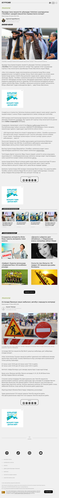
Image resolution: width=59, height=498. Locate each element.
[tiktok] (18, 453)
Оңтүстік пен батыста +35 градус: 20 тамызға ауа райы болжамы (43, 265)
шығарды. (19, 120)
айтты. (34, 158)
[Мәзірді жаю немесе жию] (56, 3)
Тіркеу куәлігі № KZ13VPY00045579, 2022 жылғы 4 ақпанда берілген (15, 486)
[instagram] (7, 453)
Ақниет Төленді (10, 307)
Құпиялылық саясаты (9, 462)
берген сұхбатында (33, 125)
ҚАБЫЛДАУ (48, 491)
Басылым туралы (8, 459)
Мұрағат (6, 465)
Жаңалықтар (6, 8)
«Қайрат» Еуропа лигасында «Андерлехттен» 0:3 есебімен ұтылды (14, 265)
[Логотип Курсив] (6, 2)
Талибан (10, 24)
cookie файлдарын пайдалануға (22, 493)
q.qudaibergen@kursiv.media (12, 21)
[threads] (29, 453)
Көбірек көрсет (29, 292)
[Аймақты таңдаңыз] (50, 3)
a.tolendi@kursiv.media (11, 309)
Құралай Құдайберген (13, 18)
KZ (53, 3)
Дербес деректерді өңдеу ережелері (12, 468)
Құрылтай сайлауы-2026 (9, 477)
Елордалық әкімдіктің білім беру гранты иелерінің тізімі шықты (14, 239)
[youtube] (41, 453)
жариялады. (40, 150)
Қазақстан (4, 24)
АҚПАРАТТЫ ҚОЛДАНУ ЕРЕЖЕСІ (10, 474)
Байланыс (6, 471)
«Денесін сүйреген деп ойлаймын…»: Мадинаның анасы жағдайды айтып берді (43, 239)
